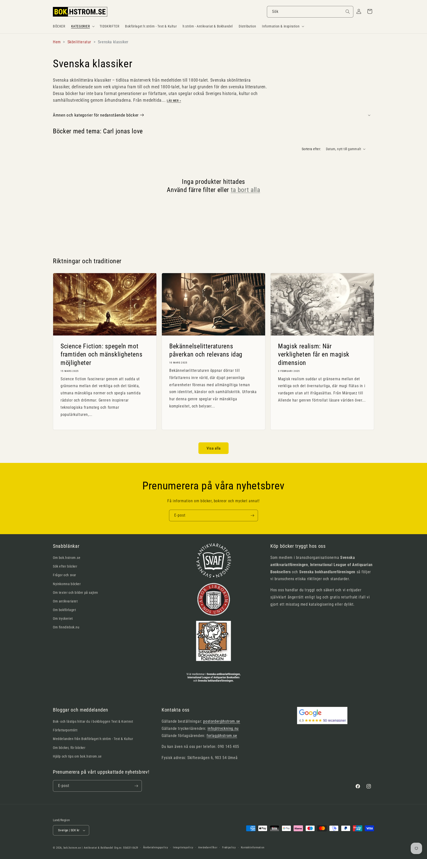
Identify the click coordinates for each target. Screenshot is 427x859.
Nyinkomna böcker (67, 584)
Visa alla (214, 448)
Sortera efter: (311, 149)
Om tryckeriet (63, 618)
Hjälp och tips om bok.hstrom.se (77, 756)
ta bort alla (245, 189)
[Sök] (347, 11)
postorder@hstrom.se (221, 721)
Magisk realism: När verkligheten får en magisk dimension (313, 354)
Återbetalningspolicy (155, 847)
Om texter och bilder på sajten (75, 593)
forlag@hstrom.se (222, 735)
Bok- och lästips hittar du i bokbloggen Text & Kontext (93, 721)
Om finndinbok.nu (66, 627)
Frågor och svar (64, 575)
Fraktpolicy (229, 847)
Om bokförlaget (64, 610)
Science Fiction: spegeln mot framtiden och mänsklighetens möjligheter (101, 354)
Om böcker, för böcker (69, 748)
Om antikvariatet (65, 601)
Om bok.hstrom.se (67, 558)
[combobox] (310, 11)
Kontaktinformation (253, 847)
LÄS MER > (174, 100)
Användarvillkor (207, 847)
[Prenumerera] (252, 515)
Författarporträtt (65, 730)
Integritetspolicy (183, 847)
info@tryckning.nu (223, 728)
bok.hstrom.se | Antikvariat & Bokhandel (88, 847)
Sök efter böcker (65, 566)
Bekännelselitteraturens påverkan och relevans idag (205, 350)
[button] (82, 26)
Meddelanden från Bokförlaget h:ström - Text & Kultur (93, 739)
